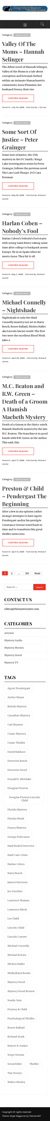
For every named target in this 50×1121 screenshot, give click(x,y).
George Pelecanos (19, 836)
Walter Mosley (16, 1082)
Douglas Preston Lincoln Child (24, 799)
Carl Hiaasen (15, 724)
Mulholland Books (19, 973)
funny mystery (17, 827)
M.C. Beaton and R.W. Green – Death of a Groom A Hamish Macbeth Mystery (25, 401)
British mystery (17, 706)
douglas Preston (18, 788)
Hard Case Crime (18, 855)
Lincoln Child (16, 927)
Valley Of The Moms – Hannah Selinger (23, 51)
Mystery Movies (14, 647)
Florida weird (16, 818)
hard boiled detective (21, 845)
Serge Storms (16, 1054)
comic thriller (16, 742)
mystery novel (16, 982)
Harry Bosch (15, 873)
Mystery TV (11, 662)
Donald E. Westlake (19, 779)
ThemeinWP (35, 1116)
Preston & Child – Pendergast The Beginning (24, 496)
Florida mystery (17, 809)
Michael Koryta (17, 955)
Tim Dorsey (15, 1073)
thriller (34, 1063)
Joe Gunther (15, 891)
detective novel (17, 770)
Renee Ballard (16, 1027)
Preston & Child (17, 1009)
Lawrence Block (17, 909)
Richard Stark (16, 1036)
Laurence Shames (18, 900)
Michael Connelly (18, 945)
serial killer (15, 1063)
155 (27, 573)
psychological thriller (21, 1018)
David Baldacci (17, 751)
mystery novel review (21, 991)
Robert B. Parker (18, 1045)
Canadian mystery (19, 715)
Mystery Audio (13, 640)
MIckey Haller (16, 964)
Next (37, 573)
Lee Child (13, 918)
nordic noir (15, 1000)
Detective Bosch (17, 760)
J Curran (42, 107)
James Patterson (18, 882)
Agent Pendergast (19, 688)
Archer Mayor (16, 697)
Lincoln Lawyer (17, 936)
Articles (9, 633)
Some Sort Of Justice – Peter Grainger (20, 139)
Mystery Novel (22, 35)
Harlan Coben (16, 864)
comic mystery (17, 733)
